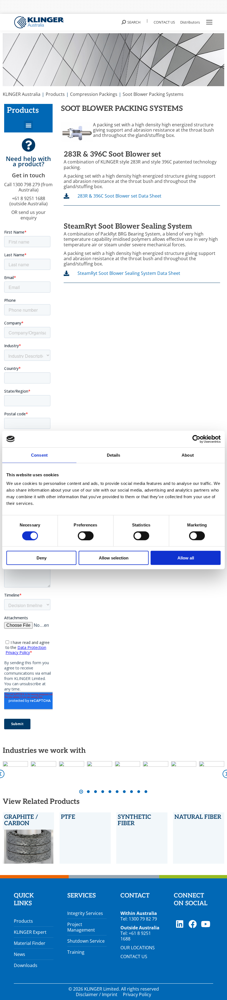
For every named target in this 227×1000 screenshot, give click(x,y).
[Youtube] (205, 924)
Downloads (25, 965)
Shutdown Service (86, 941)
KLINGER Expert (30, 932)
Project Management (81, 927)
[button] (28, 125)
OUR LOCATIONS (137, 948)
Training (75, 952)
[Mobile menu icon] (209, 22)
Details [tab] (113, 454)
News (19, 954)
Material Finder (29, 943)
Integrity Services (85, 913)
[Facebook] (192, 924)
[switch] (86, 535)
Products (23, 921)
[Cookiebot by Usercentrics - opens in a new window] (196, 439)
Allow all (185, 558)
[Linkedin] (179, 924)
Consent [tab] (39, 454)
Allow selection (113, 558)
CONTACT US (133, 956)
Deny (42, 558)
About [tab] (188, 454)
